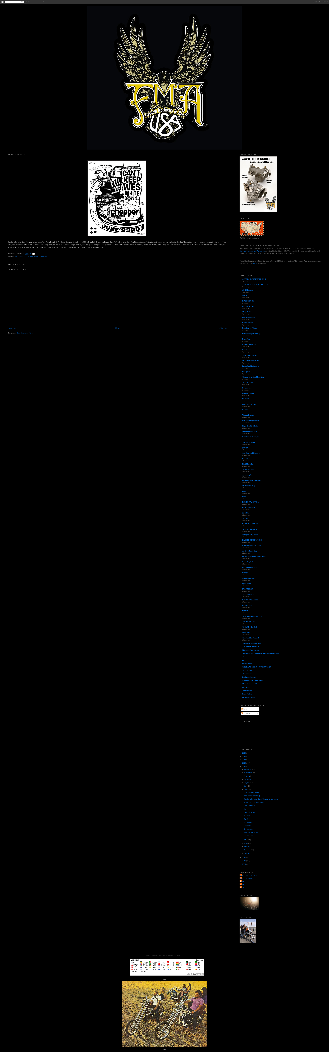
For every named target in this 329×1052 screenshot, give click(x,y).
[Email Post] (33, 253)
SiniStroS (245, 398)
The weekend (248, 836)
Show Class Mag (248, 469)
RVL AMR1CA (247, 589)
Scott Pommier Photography (252, 680)
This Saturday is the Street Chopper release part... (261, 799)
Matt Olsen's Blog (248, 485)
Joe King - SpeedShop (250, 355)
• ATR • (245, 458)
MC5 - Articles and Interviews (253, 683)
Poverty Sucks (247, 663)
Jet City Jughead (246, 878)
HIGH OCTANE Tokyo (250, 502)
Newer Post (12, 328)
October (247, 776)
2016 (244, 753)
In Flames (247, 815)
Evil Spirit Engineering (250, 420)
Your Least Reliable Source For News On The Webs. (261, 653)
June (246, 789)
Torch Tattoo (247, 690)
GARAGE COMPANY (250, 523)
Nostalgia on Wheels (249, 328)
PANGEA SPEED (248, 317)
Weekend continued (251, 832)
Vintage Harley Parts (250, 534)
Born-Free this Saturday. (252, 795)
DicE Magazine (247, 464)
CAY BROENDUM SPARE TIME (254, 279)
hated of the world (248, 507)
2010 (244, 861)
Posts (245, 709)
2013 (244, 763)
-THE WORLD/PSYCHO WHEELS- (255, 284)
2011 (244, 857)
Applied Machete (248, 578)
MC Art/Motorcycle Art (250, 360)
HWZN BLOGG (248, 301)
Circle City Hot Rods (249, 627)
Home (117, 328)
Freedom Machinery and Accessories (252, 251)
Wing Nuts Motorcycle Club (252, 616)
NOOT (244, 295)
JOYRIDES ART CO (249, 382)
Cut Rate (245, 610)
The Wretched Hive (249, 621)
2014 (244, 759)
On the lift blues (249, 805)
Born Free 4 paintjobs (251, 792)
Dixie (244, 496)
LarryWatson (247, 694)
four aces (29, 256)
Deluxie (245, 491)
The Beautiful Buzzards (250, 638)
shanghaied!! (247, 632)
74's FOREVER (248, 594)
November (248, 772)
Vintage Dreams (248, 415)
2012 (244, 766)
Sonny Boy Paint (248, 561)
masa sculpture (247, 475)
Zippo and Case (249, 812)
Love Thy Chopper (249, 404)
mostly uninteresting (249, 551)
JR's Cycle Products (249, 529)
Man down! (248, 822)
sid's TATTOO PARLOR (251, 646)
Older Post (223, 328)
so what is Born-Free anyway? (254, 802)
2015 (244, 756)
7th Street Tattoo (248, 673)
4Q (243, 660)
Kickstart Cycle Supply (250, 436)
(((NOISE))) (246, 513)
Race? (246, 819)
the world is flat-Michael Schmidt (254, 556)
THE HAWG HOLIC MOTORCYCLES (256, 667)
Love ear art (246, 388)
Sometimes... (248, 829)
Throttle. (245, 656)
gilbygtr (245, 447)
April (246, 843)
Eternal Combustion (249, 567)
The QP (242, 881)
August (247, 782)
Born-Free (246, 339)
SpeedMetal (246, 583)
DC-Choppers (247, 605)
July (246, 786)
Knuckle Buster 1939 (249, 344)
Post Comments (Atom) (25, 333)
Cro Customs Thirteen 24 (251, 453)
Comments (246, 713)
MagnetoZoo (247, 311)
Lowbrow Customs (248, 677)
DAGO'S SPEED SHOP (250, 600)
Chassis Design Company (251, 333)
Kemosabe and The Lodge (251, 545)
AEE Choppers (247, 290)
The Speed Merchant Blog (251, 643)
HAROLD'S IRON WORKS (252, 540)
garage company (41, 256)
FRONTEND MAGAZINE (251, 480)
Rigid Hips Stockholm (250, 426)
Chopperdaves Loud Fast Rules (253, 377)
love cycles (246, 371)
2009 (244, 864)
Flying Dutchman (248, 697)
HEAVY (245, 409)
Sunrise (245, 518)
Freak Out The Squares (250, 366)
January (247, 853)
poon (242, 887)
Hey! (245, 809)
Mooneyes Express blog (250, 650)
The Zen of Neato (248, 442)
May (246, 840)
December (248, 769)
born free (19, 256)
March (246, 846)
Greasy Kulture (248, 322)
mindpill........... (247, 572)
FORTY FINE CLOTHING (249, 875)
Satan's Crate (247, 670)
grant (242, 884)
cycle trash (246, 687)
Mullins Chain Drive (249, 431)
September (248, 779)
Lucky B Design (248, 393)
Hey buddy (248, 825)
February (247, 850)
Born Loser (246, 349)
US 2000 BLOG (248, 306)
